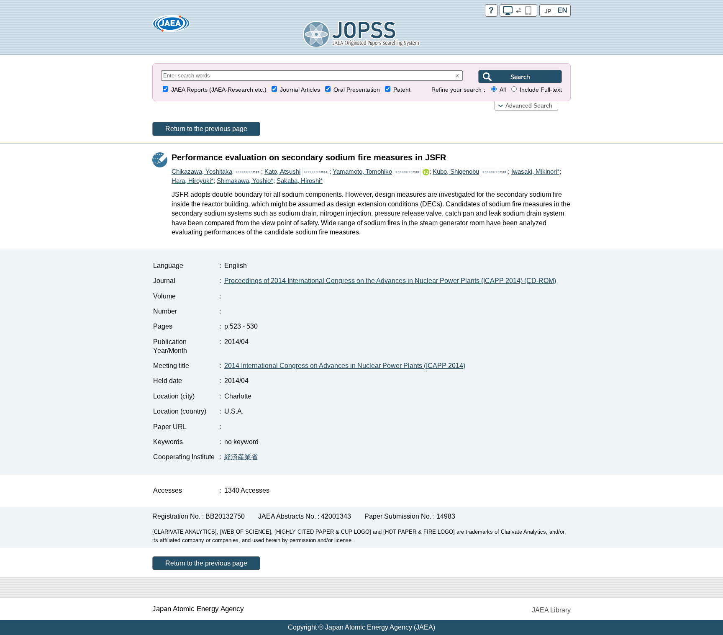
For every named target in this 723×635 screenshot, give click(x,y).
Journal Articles (300, 90)
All (503, 90)
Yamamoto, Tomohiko (362, 171)
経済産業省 (241, 456)
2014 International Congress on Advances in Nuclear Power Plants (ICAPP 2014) (344, 365)
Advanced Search (528, 106)
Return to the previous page (206, 128)
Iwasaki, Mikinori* (535, 171)
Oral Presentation (356, 90)
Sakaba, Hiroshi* (300, 180)
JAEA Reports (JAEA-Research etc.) (219, 90)
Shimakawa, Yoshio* (245, 180)
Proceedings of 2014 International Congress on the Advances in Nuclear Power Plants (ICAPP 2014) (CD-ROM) (390, 280)
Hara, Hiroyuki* (192, 180)
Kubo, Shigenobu (456, 171)
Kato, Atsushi (282, 171)
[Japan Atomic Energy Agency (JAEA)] (171, 26)
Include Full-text (541, 90)
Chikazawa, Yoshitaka (202, 171)
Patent (401, 90)
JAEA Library (551, 610)
